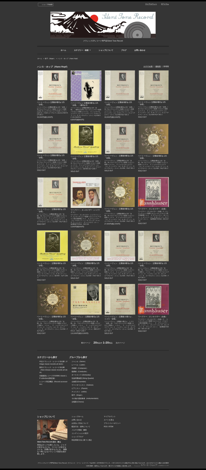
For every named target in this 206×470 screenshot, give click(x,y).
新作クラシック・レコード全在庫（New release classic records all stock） (53, 369)
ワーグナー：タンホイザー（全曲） (152, 209)
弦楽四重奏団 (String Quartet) (83, 378)
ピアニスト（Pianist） (80, 388)
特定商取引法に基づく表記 (82, 440)
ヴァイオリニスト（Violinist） (83, 385)
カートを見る (109, 420)
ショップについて (106, 50)
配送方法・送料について (81, 427)
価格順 (158, 66)
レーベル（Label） (79, 365)
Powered (137, 466)
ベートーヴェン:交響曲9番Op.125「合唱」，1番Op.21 (84, 104)
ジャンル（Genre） (79, 361)
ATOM (111, 427)
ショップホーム (77, 416)
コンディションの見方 (80, 433)
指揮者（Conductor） (80, 372)
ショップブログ (77, 437)
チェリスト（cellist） (80, 392)
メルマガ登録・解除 (79, 430)
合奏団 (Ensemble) (79, 382)
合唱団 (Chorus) (78, 402)
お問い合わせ (139, 50)
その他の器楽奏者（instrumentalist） (85, 398)
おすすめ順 (148, 66)
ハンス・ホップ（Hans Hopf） (68, 58)
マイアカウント (151, 4)
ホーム (63, 50)
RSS (105, 427)
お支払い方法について (80, 423)
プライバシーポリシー (112, 423)
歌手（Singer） (50, 58)
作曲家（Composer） (80, 368)
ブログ (124, 50)
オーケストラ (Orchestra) (81, 375)
